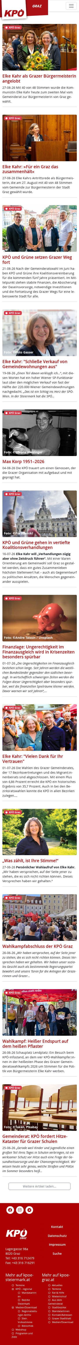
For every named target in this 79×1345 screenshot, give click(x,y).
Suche (57, 1253)
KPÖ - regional (24, 1289)
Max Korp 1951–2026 (23, 461)
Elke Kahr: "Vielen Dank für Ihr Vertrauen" (32, 758)
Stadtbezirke (59, 1307)
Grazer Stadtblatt (61, 1318)
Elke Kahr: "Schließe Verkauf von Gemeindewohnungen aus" (34, 364)
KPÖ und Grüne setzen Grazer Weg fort (37, 259)
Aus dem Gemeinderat (55, 1301)
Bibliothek (27, 1325)
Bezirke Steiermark (24, 1301)
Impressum (57, 1244)
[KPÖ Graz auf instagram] (20, 1209)
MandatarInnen (61, 1311)
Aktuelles (57, 1285)
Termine (20, 1285)
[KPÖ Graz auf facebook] (10, 1209)
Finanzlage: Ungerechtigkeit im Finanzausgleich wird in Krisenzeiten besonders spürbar (38, 652)
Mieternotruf (59, 1296)
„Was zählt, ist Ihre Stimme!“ (30, 860)
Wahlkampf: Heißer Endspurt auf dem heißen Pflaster (35, 1043)
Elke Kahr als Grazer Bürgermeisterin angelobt (39, 78)
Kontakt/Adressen (62, 1314)
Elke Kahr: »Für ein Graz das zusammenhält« (30, 169)
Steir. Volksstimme (25, 1320)
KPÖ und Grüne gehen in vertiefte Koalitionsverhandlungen (36, 545)
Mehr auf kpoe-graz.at (56, 1277)
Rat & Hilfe (58, 1292)
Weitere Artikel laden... (39, 1186)
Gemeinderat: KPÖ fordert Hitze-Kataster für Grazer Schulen (34, 1138)
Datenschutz (57, 1236)
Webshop (21, 1329)
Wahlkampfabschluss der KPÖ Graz (37, 946)
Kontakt (57, 1227)
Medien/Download (26, 1307)
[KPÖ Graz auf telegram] (29, 1209)
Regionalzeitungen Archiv (27, 1312)
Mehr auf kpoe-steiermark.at (19, 1277)
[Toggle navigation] (71, 6)
